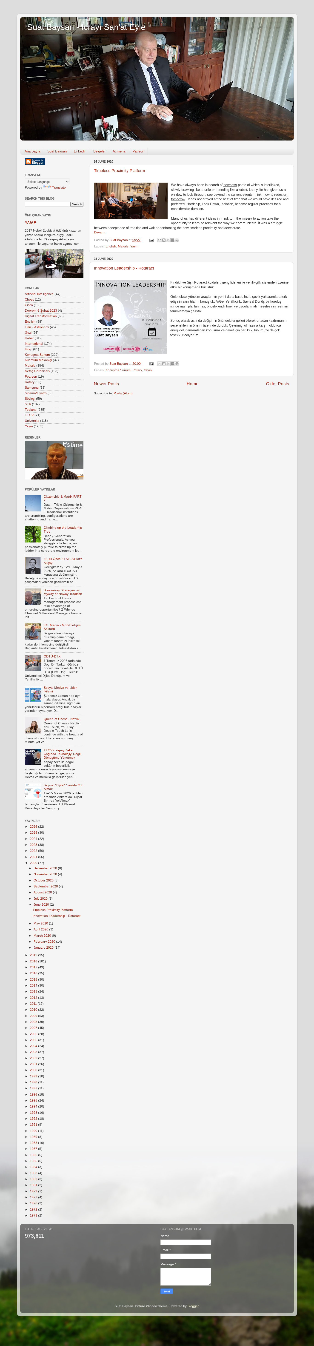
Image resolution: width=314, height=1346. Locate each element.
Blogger (193, 1306)
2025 (34, 832)
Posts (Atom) (123, 393)
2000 (34, 1070)
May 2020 (41, 923)
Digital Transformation (41, 316)
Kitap (28, 349)
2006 (34, 1034)
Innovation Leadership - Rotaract (124, 268)
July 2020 (41, 898)
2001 (34, 1064)
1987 (34, 1149)
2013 (34, 991)
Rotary (137, 370)
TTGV (29, 415)
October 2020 (44, 880)
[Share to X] (168, 240)
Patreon (138, 151)
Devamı (99, 232)
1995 (34, 1100)
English (111, 246)
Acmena (119, 151)
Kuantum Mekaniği (38, 360)
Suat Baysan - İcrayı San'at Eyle (86, 27)
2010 (34, 1009)
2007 (34, 1028)
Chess (29, 299)
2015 (34, 979)
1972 (34, 1209)
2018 (34, 961)
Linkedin (80, 151)
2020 (34, 863)
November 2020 (46, 874)
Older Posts (277, 383)
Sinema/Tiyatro (36, 393)
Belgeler (99, 151)
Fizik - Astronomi (37, 327)
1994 (34, 1106)
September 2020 (46, 886)
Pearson (31, 376)
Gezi (28, 332)
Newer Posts (106, 383)
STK (28, 404)
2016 (34, 973)
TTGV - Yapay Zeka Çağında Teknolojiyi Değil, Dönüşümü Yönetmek (62, 754)
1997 (34, 1088)
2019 (34, 955)
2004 (34, 1046)
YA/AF (30, 223)
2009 (34, 1016)
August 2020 (43, 892)
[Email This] (159, 240)
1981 (34, 1185)
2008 (34, 1022)
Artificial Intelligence (39, 294)
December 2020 (46, 868)
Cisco (29, 305)
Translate (59, 187)
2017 (34, 967)
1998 (34, 1082)
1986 (34, 1155)
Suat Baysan (57, 151)
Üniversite (32, 420)
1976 (34, 1203)
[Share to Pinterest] (177, 240)
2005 (34, 1040)
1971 (34, 1215)
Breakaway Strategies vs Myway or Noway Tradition (63, 592)
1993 (34, 1112)
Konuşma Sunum (118, 370)
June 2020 (42, 904)
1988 (34, 1143)
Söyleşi (30, 398)
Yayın (134, 246)
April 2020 (41, 929)
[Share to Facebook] (172, 240)
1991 (34, 1124)
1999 (34, 1076)
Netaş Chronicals (37, 371)
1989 (34, 1137)
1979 (34, 1191)
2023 (34, 845)
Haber (29, 338)
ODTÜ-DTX (52, 656)
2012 (34, 997)
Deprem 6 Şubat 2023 (41, 310)
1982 (34, 1179)
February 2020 (45, 941)
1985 (34, 1161)
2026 (34, 826)
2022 (34, 850)
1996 (34, 1094)
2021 (34, 857)
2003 (34, 1052)
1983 (34, 1173)
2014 (34, 985)
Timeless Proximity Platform (119, 170)
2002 (34, 1058)
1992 (34, 1118)
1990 (34, 1131)
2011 (34, 1003)
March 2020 (43, 935)
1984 (34, 1167)
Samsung (32, 387)
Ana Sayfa (32, 151)
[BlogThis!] (164, 240)
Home (193, 383)
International (34, 343)
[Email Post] (151, 240)
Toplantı (31, 409)
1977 (34, 1197)
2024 (34, 839)
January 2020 (44, 947)
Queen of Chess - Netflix (61, 719)
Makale (123, 246)
